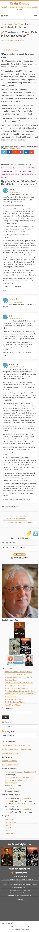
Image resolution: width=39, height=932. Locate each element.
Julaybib (13, 299)
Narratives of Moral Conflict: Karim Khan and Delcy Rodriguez (20, 884)
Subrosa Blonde (10, 834)
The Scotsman (12, 50)
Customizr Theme (24, 929)
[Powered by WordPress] (29, 926)
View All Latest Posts (12, 148)
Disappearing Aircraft (10, 753)
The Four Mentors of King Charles (18, 672)
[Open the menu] (35, 15)
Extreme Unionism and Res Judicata (20, 890)
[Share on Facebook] (9, 152)
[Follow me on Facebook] (10, 16)
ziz (10, 315)
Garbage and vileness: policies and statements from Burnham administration (19, 780)
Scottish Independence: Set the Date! (20, 691)
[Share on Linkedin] (26, 152)
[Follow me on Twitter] (7, 16)
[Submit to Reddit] (15, 152)
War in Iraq (18, 24)
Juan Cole (8, 825)
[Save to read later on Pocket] (20, 152)
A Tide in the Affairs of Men (16, 674)
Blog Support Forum (10, 765)
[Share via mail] (31, 152)
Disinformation (11, 788)
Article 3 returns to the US (15, 519)
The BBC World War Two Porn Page (16, 745)
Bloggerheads (9, 819)
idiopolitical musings (19, 804)
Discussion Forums (9, 761)
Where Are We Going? (14, 699)
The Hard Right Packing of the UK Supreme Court (20, 879)
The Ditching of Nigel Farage (16, 688)
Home (3, 24)
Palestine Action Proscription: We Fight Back (20, 895)
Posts (10, 24)
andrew (22, 40)
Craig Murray (19, 3)
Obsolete (8, 831)
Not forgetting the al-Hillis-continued (16, 749)
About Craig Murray (13, 705)
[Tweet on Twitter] (4, 152)
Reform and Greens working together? (20, 772)
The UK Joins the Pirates (15, 702)
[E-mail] (5, 16)
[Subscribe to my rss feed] (2, 16)
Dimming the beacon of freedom (21, 522)
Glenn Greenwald (10, 822)
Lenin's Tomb (9, 828)
